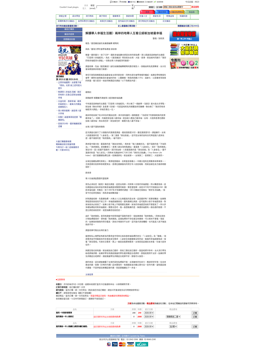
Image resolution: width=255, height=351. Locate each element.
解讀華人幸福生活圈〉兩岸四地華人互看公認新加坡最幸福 (69, 95)
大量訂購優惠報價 (63, 141)
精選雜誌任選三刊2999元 (188, 26)
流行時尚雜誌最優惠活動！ (67, 26)
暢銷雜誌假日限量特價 (65, 144)
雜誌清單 (162, 12)
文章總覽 (133, 12)
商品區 (192, 12)
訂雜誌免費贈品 (177, 12)
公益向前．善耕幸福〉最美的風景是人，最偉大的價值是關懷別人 (69, 104)
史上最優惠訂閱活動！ (127, 26)
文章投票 (89, 274)
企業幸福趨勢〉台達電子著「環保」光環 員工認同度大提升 (70, 85)
